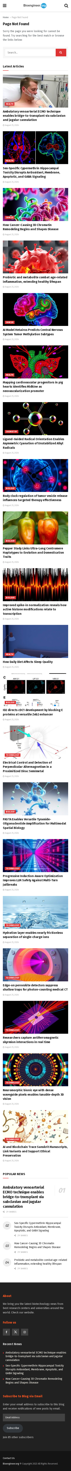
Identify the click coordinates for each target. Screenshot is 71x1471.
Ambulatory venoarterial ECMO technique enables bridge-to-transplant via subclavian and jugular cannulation (34, 116)
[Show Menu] (4, 5)
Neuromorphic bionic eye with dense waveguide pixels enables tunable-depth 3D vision (33, 1094)
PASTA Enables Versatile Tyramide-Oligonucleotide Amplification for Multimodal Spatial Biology (34, 823)
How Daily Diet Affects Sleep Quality (27, 662)
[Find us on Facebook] (6, 1332)
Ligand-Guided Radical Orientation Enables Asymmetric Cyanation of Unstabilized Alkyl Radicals (33, 443)
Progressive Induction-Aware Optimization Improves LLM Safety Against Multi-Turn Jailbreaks (33, 880)
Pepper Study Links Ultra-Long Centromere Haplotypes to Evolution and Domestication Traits (33, 553)
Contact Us (9, 1458)
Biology (10, 488)
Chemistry (11, 432)
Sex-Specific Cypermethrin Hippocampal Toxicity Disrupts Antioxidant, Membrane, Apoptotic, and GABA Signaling (31, 172)
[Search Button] (66, 5)
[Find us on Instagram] (24, 1332)
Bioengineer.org (11, 1463)
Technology (12, 755)
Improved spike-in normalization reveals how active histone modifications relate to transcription (34, 609)
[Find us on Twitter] (15, 1332)
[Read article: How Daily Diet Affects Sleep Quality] (35, 641)
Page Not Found (20, 17)
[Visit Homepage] (35, 5)
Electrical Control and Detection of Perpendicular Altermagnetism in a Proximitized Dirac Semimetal (27, 767)
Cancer (9, 217)
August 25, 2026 (12, 125)
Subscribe (13, 1428)
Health (9, 104)
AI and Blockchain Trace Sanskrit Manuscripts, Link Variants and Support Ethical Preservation (35, 1151)
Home (6, 17)
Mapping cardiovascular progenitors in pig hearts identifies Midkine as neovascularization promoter (33, 387)
